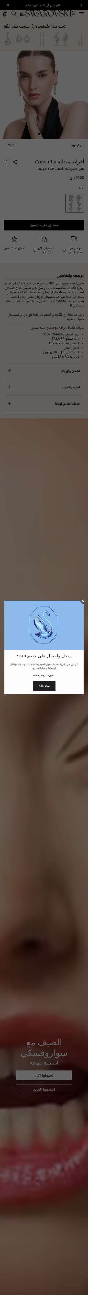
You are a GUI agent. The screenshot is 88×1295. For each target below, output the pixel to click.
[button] (83, 601)
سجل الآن (44, 685)
